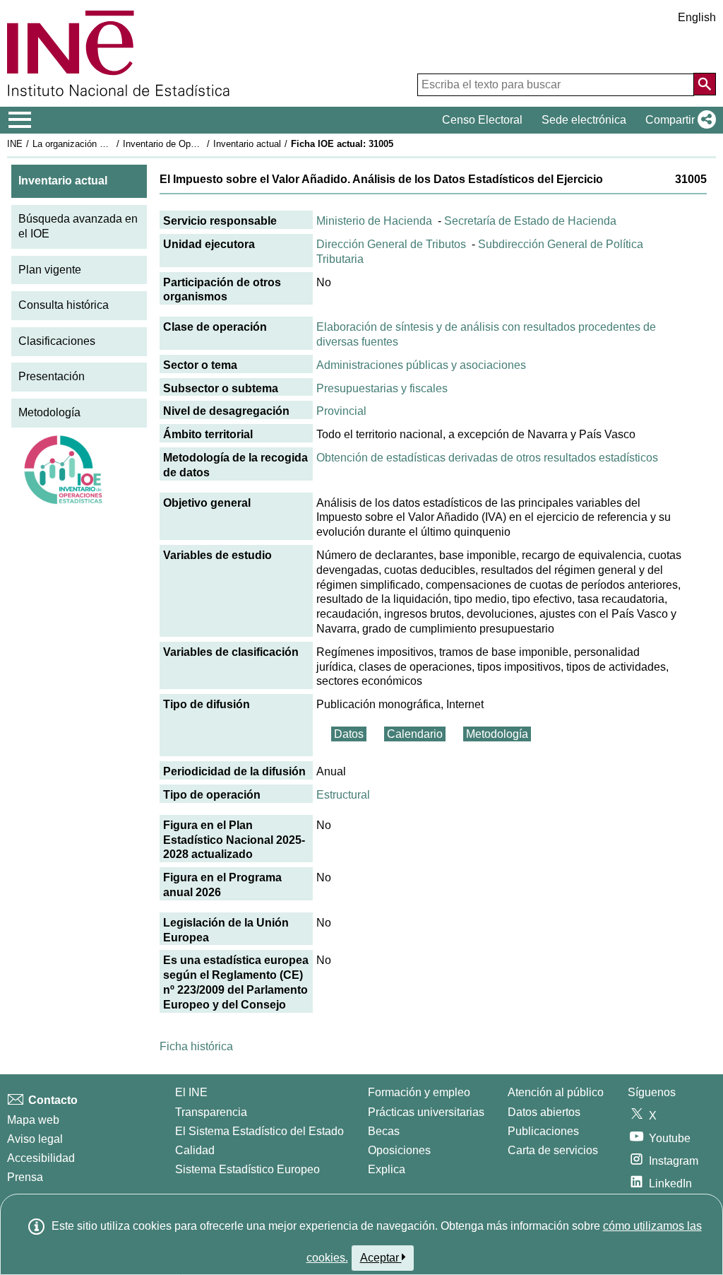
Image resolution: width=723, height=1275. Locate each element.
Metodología (49, 412)
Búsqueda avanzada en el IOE (78, 226)
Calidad (195, 1150)
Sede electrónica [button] (584, 120)
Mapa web (33, 1120)
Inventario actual (247, 144)
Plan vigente (49, 270)
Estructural (343, 795)
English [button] (697, 17)
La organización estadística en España (111, 144)
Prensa (25, 1177)
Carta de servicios (553, 1150)
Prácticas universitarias (426, 1112)
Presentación (51, 376)
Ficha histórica (196, 1046)
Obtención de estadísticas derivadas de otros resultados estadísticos (487, 458)
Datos (349, 734)
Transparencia (211, 1112)
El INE (191, 1092)
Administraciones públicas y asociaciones (421, 365)
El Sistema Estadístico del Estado (259, 1131)
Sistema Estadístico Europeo (247, 1169)
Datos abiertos (544, 1112)
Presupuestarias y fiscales (382, 388)
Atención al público (556, 1092)
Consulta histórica (63, 305)
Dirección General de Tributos (391, 244)
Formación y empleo (419, 1092)
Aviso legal (35, 1139)
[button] (678, 120)
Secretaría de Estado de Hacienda (530, 221)
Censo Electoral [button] (482, 120)
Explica (386, 1169)
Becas (384, 1131)
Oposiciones (399, 1150)
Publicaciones (543, 1131)
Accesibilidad (41, 1158)
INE (15, 144)
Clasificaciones (56, 341)
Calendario (415, 734)
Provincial (341, 411)
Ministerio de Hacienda (374, 221)
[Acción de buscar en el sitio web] (704, 84)
